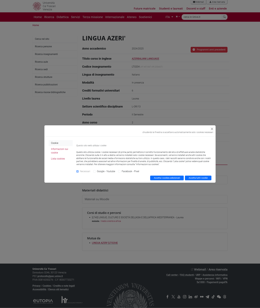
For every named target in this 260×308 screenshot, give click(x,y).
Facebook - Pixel (130, 171)
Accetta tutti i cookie (198, 178)
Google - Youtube (106, 171)
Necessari (85, 171)
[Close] (212, 129)
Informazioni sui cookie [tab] (59, 151)
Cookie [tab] (54, 143)
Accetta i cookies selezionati (167, 178)
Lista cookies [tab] (58, 158)
